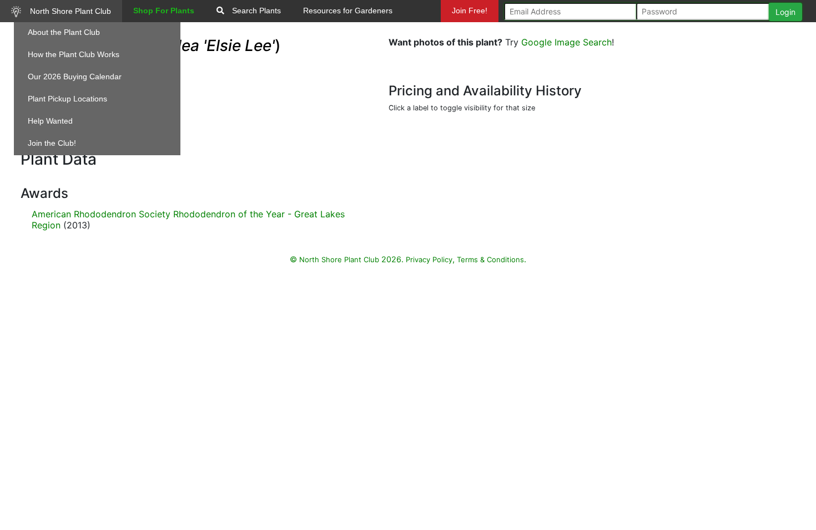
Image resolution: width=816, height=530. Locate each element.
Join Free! (469, 10)
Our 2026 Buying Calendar (75, 76)
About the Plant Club (64, 32)
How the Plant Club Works (73, 54)
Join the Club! (52, 143)
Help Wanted (50, 120)
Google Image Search (566, 42)
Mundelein (473, 32)
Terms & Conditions (490, 259)
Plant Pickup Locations (67, 98)
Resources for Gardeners (347, 10)
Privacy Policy (429, 259)
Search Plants (255, 10)
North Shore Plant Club (69, 11)
